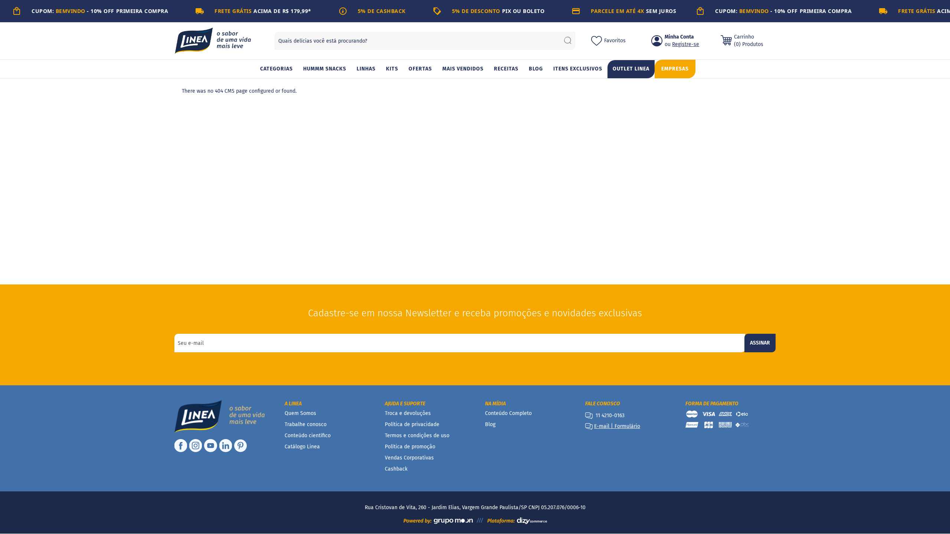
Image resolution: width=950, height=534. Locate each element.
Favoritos (615, 40)
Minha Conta (679, 37)
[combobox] (425, 41)
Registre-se (685, 44)
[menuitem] (276, 69)
